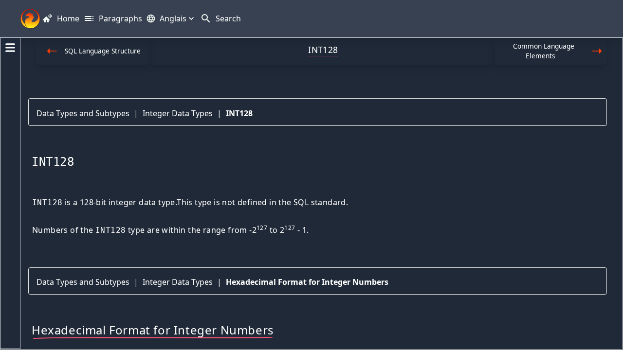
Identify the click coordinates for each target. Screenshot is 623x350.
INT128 (239, 113)
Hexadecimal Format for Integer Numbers (307, 282)
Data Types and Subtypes (83, 113)
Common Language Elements (543, 50)
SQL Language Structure (103, 50)
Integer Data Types (178, 113)
